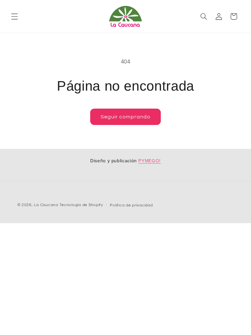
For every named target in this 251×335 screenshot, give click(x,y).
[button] (14, 16)
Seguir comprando (126, 116)
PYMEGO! (149, 160)
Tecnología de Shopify (81, 205)
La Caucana (46, 205)
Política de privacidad (131, 205)
